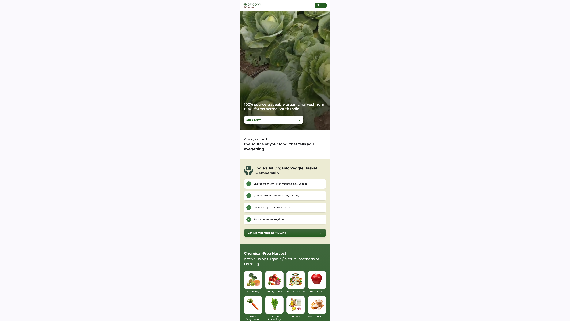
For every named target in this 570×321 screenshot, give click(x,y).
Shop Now (253, 119)
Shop (320, 5)
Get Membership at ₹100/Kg (267, 233)
